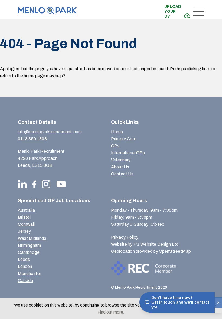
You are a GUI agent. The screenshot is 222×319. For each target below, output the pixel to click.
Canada (25, 280)
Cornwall (26, 224)
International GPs (128, 153)
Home (117, 131)
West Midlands (32, 238)
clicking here (198, 69)
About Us (120, 167)
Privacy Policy (124, 237)
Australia (26, 210)
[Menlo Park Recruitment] (47, 11)
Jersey (24, 231)
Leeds (24, 259)
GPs (115, 146)
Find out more (110, 312)
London (25, 266)
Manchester (29, 273)
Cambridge (29, 252)
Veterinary (121, 160)
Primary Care (123, 139)
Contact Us (122, 174)
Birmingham (29, 245)
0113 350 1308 (32, 139)
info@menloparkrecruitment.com (50, 131)
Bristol (24, 217)
